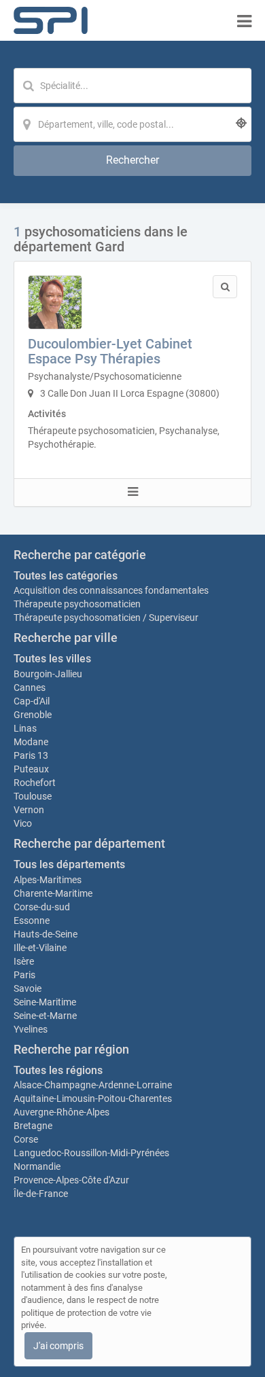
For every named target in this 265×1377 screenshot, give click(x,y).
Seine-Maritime (45, 1002)
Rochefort (35, 782)
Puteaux (31, 769)
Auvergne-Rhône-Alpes (61, 1112)
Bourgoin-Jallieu (48, 673)
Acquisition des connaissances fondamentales (111, 590)
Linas (25, 728)
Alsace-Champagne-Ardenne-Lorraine (93, 1084)
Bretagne (33, 1125)
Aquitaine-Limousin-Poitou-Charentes (93, 1098)
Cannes (30, 687)
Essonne (32, 920)
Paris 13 (31, 755)
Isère (24, 961)
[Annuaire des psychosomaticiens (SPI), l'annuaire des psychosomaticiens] (51, 20)
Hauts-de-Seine (45, 934)
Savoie (27, 988)
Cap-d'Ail (32, 701)
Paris (24, 974)
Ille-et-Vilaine (40, 947)
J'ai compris (58, 1345)
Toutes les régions (58, 1070)
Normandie (37, 1166)
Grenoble (33, 714)
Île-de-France (41, 1193)
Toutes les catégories (66, 575)
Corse (26, 1139)
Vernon (29, 809)
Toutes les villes (52, 658)
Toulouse (33, 796)
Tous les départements (69, 864)
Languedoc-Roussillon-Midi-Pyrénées (91, 1152)
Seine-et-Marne (45, 1015)
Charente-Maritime (53, 893)
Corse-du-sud (42, 906)
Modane (31, 741)
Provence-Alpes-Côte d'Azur (71, 1180)
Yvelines (31, 1029)
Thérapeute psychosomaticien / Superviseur (106, 617)
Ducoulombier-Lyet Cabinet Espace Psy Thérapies (110, 351)
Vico (23, 823)
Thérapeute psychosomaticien (77, 603)
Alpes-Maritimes (48, 879)
